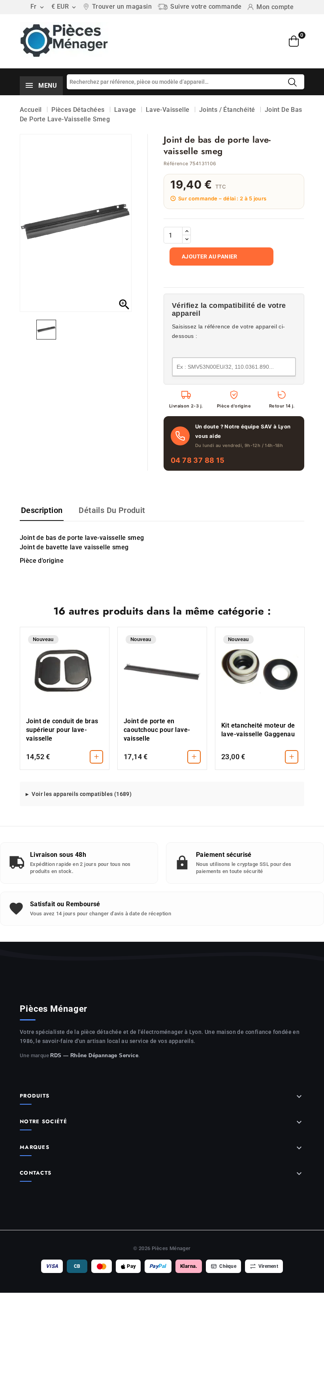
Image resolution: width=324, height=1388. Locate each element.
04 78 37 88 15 (198, 460)
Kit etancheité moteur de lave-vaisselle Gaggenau (258, 730)
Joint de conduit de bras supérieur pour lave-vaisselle (62, 729)
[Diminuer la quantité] (186, 239)
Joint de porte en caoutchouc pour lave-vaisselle (157, 729)
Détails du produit (112, 510)
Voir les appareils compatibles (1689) (82, 794)
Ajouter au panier (209, 256)
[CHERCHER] (292, 82)
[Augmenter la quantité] (186, 231)
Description (41, 510)
